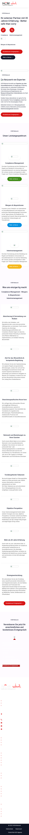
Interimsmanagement (16, 35)
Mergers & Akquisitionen (8, 44)
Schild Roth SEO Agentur (15, 832)
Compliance (4, 35)
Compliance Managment (9, 734)
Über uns (4, 783)
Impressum (18, 829)
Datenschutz (9, 829)
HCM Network (6, 695)
